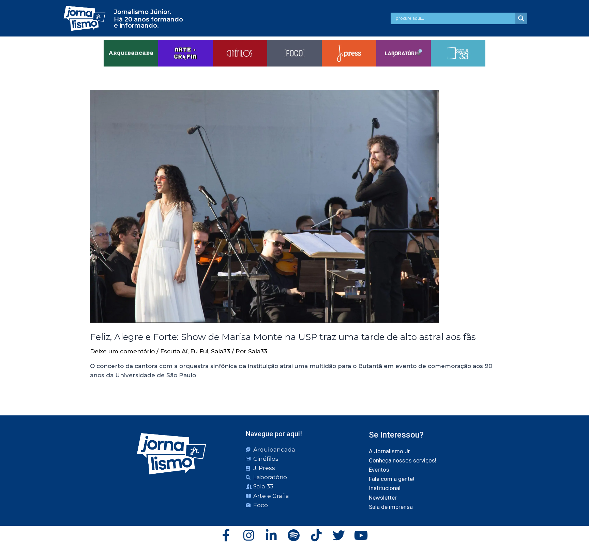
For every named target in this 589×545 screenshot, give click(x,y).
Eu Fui (199, 351)
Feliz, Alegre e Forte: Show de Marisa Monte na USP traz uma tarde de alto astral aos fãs (283, 337)
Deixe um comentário (122, 351)
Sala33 (220, 351)
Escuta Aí (173, 351)
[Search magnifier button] (521, 18)
